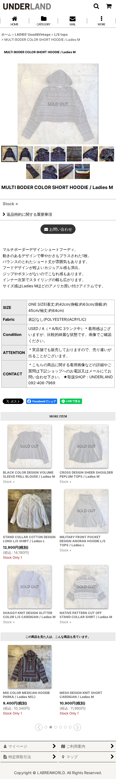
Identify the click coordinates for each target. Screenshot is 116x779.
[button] (96, 6)
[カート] (108, 6)
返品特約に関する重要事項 (29, 214)
